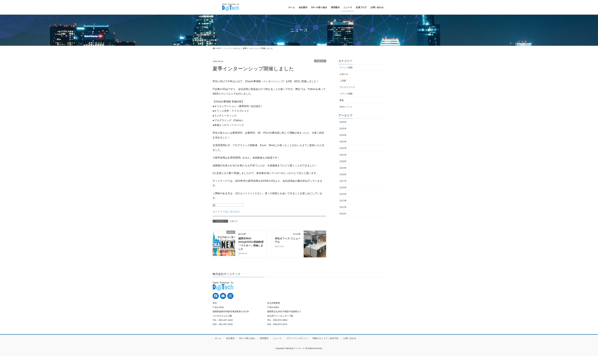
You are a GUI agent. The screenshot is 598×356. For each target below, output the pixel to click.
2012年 (343, 207)
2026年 (343, 122)
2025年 (343, 128)
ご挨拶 (342, 80)
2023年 (343, 141)
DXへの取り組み (247, 338)
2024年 (343, 135)
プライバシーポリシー (297, 338)
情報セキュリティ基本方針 (326, 338)
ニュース (277, 338)
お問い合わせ (349, 338)
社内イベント (346, 106)
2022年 (343, 148)
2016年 (343, 187)
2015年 (343, 194)
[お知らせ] (224, 235)
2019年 (343, 168)
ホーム (218, 338)
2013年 (343, 200)
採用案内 (264, 338)
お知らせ (320, 61)
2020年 (343, 161)
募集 (341, 100)
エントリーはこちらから (226, 211)
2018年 (343, 174)
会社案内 (230, 338)
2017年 (343, 181)
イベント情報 (346, 67)
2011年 (342, 213)
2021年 (343, 155)
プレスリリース (347, 87)
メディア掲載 (346, 93)
